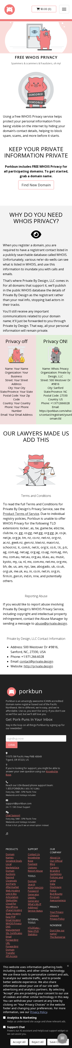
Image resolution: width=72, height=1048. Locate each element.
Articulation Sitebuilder (12, 898)
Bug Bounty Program (56, 895)
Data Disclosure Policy (55, 887)
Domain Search (32, 883)
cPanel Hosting (14, 910)
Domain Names (10, 856)
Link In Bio (11, 893)
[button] (7, 834)
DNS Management (13, 928)
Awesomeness (58, 900)
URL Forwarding (12, 945)
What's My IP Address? (34, 906)
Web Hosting (13, 890)
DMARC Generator (33, 899)
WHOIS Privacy (14, 923)
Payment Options (32, 865)
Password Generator (33, 892)
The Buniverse (57, 937)
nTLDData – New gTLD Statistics (34, 931)
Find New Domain (36, 185)
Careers (54, 867)
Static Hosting (13, 913)
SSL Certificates (14, 933)
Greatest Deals (14, 860)
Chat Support (13, 815)
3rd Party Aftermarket (12, 885)
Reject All (38, 1042)
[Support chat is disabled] (62, 1038)
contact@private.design (36, 661)
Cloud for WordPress (12, 905)
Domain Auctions (10, 872)
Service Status (35, 910)
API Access (11, 956)
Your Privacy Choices (56, 913)
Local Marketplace (12, 865)
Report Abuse (35, 870)
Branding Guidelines (55, 872)
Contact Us (34, 854)
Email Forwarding (12, 938)
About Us (55, 857)
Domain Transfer (10, 951)
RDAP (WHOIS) (35, 887)
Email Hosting (13, 920)
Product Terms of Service (21, 514)
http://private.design (38, 666)
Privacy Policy (38, 1012)
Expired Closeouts (11, 879)
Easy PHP (11, 917)
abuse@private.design (51, 623)
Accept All (19, 1042)
